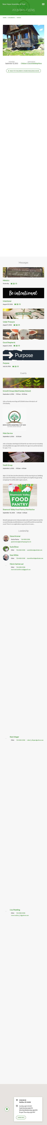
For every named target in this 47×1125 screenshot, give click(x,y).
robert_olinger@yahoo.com (35, 740)
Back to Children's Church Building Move (24, 71)
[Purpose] (23, 359)
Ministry (6, 280)
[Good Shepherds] (23, 338)
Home (4, 17)
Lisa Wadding (15, 910)
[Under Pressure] (23, 317)
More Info (21, 1117)
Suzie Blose (14, 547)
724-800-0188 (25, 539)
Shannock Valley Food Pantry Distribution (19, 509)
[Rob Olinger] (6, 905)
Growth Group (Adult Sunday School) (17, 391)
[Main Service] (14, 429)
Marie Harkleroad (16, 564)
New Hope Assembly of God (14, 4)
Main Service (8, 433)
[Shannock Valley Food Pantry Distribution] (20, 505)
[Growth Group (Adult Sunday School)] (23, 387)
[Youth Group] (23, 461)
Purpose (6, 363)
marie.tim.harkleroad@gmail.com (20, 569)
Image (19, 17)
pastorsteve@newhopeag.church (21, 541)
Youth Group (7, 465)
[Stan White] (6, 559)
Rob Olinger (14, 737)
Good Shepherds (9, 342)
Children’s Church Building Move (31, 63)
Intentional (7, 301)
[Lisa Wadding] (6, 1078)
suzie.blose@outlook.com (34, 550)
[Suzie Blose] (6, 550)
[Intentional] (23, 297)
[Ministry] (23, 276)
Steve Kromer (15, 536)
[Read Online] (11, 283)
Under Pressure (9, 322)
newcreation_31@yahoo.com (20, 915)
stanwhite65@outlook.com (35, 558)
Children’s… (11, 17)
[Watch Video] (14, 283)
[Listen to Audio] (16, 283)
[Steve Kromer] (6, 540)
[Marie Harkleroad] (6, 732)
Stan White (14, 555)
